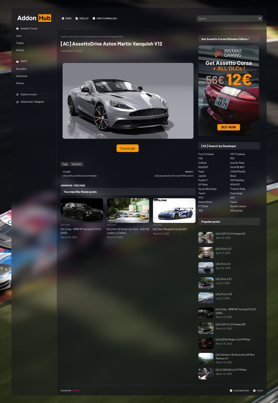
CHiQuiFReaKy (237, 171)
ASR (232, 197)
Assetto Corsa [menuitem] (29, 28)
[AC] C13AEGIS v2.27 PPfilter (231, 369)
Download (127, 148)
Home (68, 18)
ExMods (202, 162)
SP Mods (202, 184)
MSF (232, 158)
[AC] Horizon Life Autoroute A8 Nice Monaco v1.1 (235, 356)
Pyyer (201, 171)
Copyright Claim (241, 390)
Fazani (201, 193)
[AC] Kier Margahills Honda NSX (170, 229)
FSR (200, 158)
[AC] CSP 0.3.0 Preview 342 (230, 233)
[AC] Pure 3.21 (223, 248)
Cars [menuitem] (18, 35)
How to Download (107, 18)
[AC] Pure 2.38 (224, 294)
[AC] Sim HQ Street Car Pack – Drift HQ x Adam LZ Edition (128, 231)
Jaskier (202, 175)
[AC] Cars (73, 36)
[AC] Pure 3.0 (223, 263)
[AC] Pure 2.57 (223, 279)
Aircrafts (21, 68)
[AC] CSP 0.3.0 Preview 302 (230, 324)
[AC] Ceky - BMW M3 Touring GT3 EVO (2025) (81, 231)
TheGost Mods (237, 188)
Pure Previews (206, 154)
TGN (200, 210)
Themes (75, 390)
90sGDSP (203, 167)
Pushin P (203, 180)
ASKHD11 (235, 184)
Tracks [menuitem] (20, 42)
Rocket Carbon (238, 206)
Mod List (84, 18)
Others (20, 83)
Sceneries (21, 76)
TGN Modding (237, 180)
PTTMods (203, 206)
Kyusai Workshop (207, 188)
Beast (233, 175)
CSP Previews (237, 154)
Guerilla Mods (237, 162)
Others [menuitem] (20, 50)
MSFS (24, 61)
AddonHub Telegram (32, 101)
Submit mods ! (29, 94)
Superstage (236, 193)
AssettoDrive (205, 201)
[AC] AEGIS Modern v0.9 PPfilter (233, 339)
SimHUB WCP (237, 167)
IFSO (200, 197)
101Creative (236, 210)
